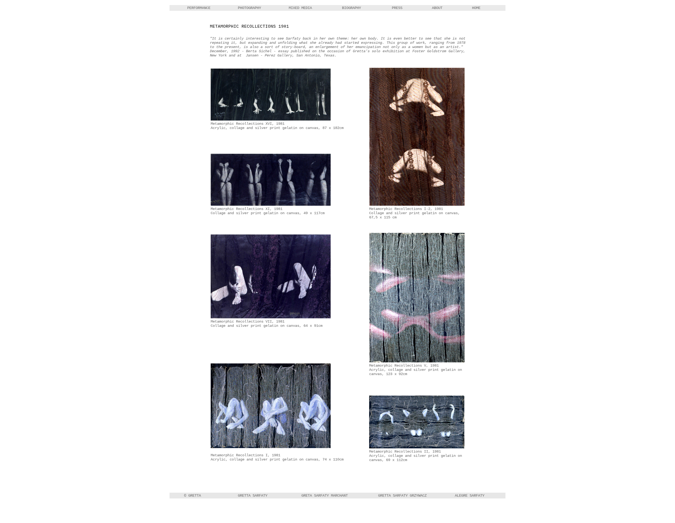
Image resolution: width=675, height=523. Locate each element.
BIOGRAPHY (351, 8)
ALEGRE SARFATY (469, 495)
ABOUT (437, 8)
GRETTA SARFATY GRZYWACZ (402, 495)
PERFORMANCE (198, 8)
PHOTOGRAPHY (249, 8)
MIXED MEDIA (300, 8)
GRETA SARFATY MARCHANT (324, 495)
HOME (476, 8)
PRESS (397, 8)
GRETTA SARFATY (252, 495)
